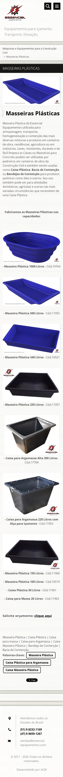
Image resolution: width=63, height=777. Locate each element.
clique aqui (43, 616)
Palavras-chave (13, 655)
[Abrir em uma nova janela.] (31, 90)
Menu (56, 6)
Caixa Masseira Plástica (22, 670)
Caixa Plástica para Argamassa (27, 662)
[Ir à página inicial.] (31, 13)
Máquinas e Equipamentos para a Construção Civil (29, 50)
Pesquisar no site (47, 6)
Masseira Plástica (41, 655)
